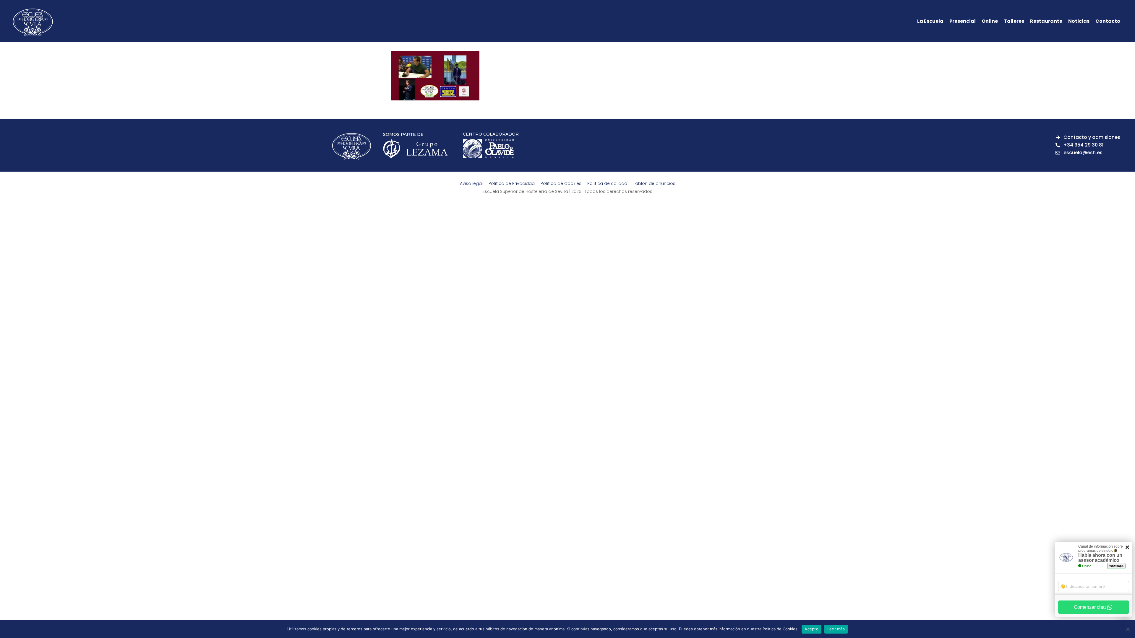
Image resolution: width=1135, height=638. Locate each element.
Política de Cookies (561, 183)
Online (990, 21)
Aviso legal (471, 183)
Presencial (962, 21)
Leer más (836, 628)
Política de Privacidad (512, 183)
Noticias (1078, 21)
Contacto (1107, 21)
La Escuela (930, 21)
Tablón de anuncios (654, 183)
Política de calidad (607, 183)
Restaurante (1046, 21)
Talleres (1014, 21)
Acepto (811, 628)
